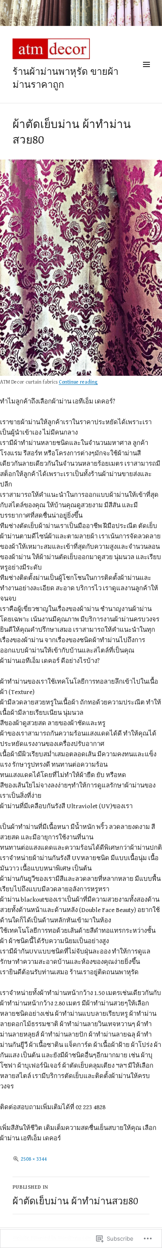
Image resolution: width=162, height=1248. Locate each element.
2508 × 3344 (34, 1159)
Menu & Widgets (146, 74)
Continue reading (78, 382)
